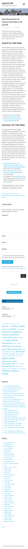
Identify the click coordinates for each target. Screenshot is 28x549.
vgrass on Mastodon (14, 292)
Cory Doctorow (8, 457)
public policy (5, 188)
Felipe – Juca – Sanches (10, 467)
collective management (8, 185)
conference (14, 334)
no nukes (12, 351)
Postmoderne (11, 355)
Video (19, 368)
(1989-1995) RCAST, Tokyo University (14, 419)
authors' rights (18, 326)
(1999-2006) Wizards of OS (11, 414)
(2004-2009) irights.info (10, 410)
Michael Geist (8, 497)
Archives (4, 306)
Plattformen (4, 355)
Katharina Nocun (8, 491)
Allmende (5, 326)
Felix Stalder (7, 469)
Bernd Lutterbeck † (9, 454)
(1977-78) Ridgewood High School (13, 431)
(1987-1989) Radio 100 (10, 421)
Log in (3, 527)
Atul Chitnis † (7, 450)
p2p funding (12, 353)
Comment (5, 215)
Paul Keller (7, 504)
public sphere (6, 363)
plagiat (21, 353)
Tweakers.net (12, 116)
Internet (17, 185)
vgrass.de (7, 3)
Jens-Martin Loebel (9, 484)
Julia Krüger (7, 486)
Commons (5, 335)
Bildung (4, 329)
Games (18, 343)
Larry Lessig (7, 493)
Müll (24, 349)
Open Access (20, 351)
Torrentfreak (12, 115)
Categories (5, 314)
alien (18, 323)
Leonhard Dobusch (9, 495)
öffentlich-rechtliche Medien (10, 372)
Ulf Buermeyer (8, 519)
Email (4, 242)
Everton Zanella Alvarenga (11, 463)
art (9, 326)
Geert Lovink (7, 471)
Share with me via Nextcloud (14, 301)
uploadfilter (14, 368)
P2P (7, 353)
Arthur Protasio (8, 448)
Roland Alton (7, 512)
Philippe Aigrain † (9, 510)
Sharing (22, 363)
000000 (11, 323)
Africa (15, 323)
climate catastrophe (20, 329)
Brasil (14, 329)
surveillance (4, 368)
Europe (14, 337)
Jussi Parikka (7, 487)
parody (17, 353)
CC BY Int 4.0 (14, 284)
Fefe (5, 465)
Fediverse (20, 337)
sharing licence (13, 188)
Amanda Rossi (8, 444)
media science (12, 349)
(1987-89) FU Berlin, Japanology (13, 423)
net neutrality (5, 351)
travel (9, 368)
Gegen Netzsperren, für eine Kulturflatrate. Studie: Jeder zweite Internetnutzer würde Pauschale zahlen (14, 165)
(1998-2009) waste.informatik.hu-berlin (15, 418)
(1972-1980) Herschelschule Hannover (14, 433)
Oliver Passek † (8, 499)
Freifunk (15, 343)
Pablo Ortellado (8, 500)
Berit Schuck (7, 452)
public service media (9, 361)
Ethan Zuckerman (9, 461)
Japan (4, 349)
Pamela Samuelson (9, 502)
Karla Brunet (7, 489)
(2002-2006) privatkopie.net (12, 412)
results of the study (19, 176)
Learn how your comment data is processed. (14, 268)
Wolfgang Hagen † (9, 521)
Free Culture (11, 340)
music (22, 185)
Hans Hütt (7, 472)
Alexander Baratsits (9, 442)
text (19, 27)
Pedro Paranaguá (8, 506)
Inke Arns (6, 478)
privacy (20, 355)
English (15, 27)
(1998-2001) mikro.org (10, 416)
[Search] (23, 276)
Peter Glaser (7, 508)
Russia (17, 363)
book (9, 329)
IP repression (16, 346)
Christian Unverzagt (9, 456)
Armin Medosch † (9, 446)
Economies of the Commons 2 (11, 193)
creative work (6, 337)
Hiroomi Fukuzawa (9, 474)
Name (4, 236)
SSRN (17, 366)
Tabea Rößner (8, 514)
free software (7, 343)
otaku (3, 353)
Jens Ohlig (7, 482)
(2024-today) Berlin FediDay (12, 386)
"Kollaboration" (5, 323)
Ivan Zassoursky (8, 480)
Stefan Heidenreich (9, 515)
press (16, 355)
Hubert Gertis (8, 476)
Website (4, 249)
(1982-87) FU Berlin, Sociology (12, 425)
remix (13, 363)
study (20, 188)
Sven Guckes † (8, 517)
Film (3, 340)
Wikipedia (22, 368)
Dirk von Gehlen (8, 459)
